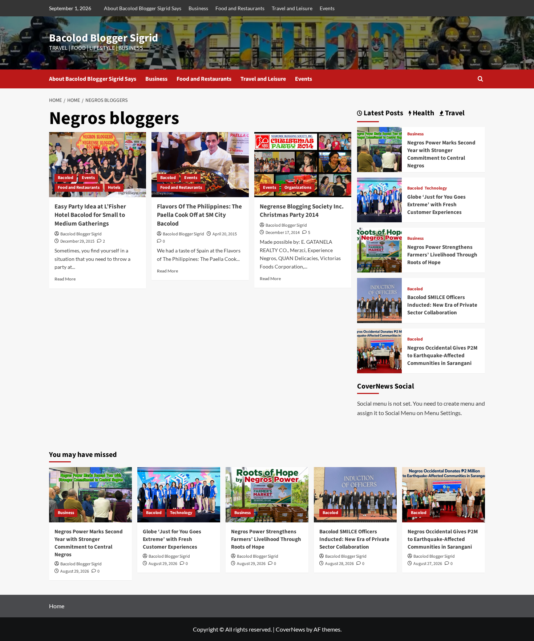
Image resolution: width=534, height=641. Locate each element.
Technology (436, 188)
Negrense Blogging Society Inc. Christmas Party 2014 (302, 211)
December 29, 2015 (77, 241)
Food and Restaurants (239, 8)
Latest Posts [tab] (382, 113)
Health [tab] (422, 113)
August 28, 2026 (339, 564)
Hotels (114, 187)
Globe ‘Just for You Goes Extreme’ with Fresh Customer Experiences (436, 204)
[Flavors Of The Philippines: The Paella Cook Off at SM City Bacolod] (199, 164)
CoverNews (290, 629)
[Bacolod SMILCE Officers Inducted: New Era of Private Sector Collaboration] (379, 299)
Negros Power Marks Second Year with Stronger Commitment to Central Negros (441, 154)
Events (327, 8)
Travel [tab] (454, 113)
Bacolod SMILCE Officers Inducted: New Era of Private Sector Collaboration (442, 305)
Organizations (297, 187)
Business (198, 8)
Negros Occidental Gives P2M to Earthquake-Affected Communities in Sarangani (442, 355)
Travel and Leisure (292, 8)
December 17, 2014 (283, 233)
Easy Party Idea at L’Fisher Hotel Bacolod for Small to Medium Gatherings (90, 215)
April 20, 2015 (225, 234)
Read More (65, 279)
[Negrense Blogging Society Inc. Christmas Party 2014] (302, 164)
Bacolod (65, 178)
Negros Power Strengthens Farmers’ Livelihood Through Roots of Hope (442, 254)
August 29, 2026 (74, 571)
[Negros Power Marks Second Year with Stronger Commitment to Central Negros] (379, 148)
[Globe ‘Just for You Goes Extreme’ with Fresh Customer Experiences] (379, 198)
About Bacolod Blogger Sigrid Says (142, 8)
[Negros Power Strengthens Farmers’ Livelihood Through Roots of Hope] (379, 249)
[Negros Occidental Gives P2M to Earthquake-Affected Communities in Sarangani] (379, 349)
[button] (480, 78)
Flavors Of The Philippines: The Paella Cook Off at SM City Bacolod (199, 215)
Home (56, 605)
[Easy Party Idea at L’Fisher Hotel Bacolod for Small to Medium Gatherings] (97, 164)
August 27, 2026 (427, 564)
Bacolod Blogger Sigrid (103, 38)
